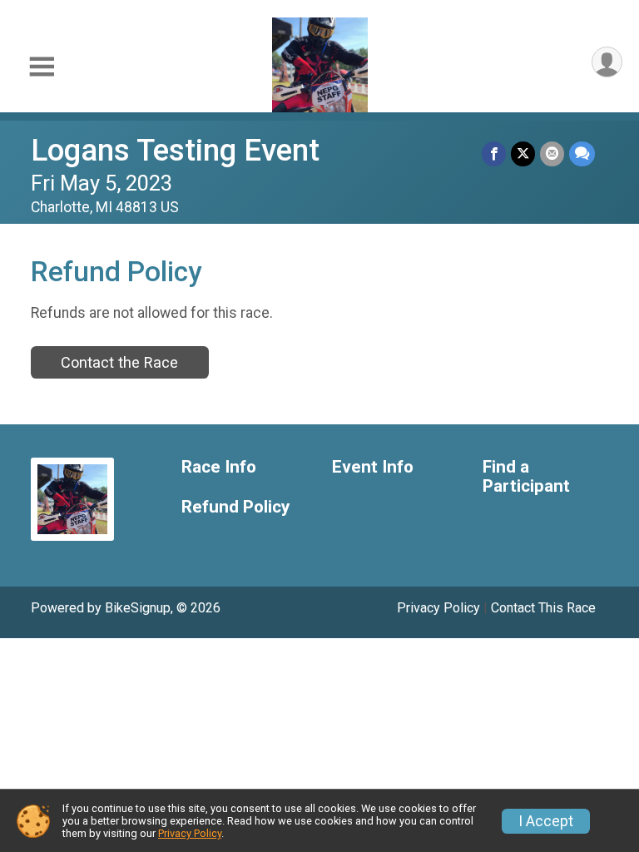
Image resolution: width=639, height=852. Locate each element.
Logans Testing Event (175, 150)
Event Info (373, 467)
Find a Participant (526, 477)
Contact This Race (543, 608)
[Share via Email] (552, 153)
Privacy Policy (438, 608)
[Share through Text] (582, 153)
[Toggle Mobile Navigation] (41, 67)
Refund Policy (235, 507)
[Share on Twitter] (523, 153)
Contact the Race (119, 362)
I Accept (545, 821)
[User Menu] (607, 62)
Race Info (218, 467)
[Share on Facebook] (494, 153)
